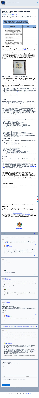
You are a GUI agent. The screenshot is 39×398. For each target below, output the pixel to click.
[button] (37, 7)
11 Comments (4, 14)
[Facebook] (37, 196)
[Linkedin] (37, 201)
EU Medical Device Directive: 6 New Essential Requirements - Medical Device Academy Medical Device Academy (21, 326)
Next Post (36, 233)
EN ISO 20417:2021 (30, 160)
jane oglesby (6, 278)
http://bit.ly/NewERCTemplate (6, 242)
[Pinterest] (37, 199)
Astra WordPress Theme (28, 393)
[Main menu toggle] (37, 3)
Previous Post (3, 233)
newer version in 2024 (25, 214)
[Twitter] (37, 198)
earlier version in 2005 (17, 213)
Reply (36, 244)
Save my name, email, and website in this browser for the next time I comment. (14, 379)
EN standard (19, 91)
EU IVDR (30, 49)
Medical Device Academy (12, 2)
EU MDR (24, 49)
